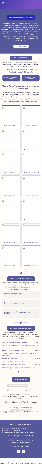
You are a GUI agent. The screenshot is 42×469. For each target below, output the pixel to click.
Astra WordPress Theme (33, 463)
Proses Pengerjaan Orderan (14, 303)
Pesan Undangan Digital (13, 294)
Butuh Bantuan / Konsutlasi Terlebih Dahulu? (17, 313)
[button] (11, 78)
